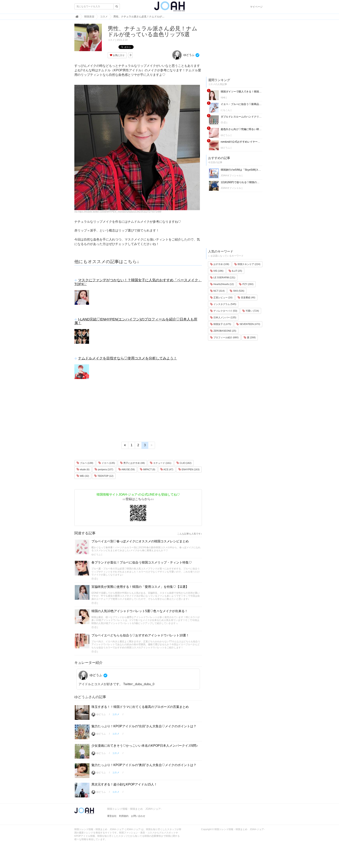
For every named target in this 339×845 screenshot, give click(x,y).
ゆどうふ (188, 54)
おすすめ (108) (221, 264)
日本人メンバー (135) (224, 317)
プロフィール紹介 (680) (226, 337)
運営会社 (112, 816)
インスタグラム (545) (224, 304)
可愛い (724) (252, 310)
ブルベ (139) (86, 463)
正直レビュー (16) (222, 297)
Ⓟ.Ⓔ (94, 578)
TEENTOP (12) (105, 476)
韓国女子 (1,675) (222, 324)
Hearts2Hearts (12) (223, 284)
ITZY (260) (247, 284)
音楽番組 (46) (247, 297)
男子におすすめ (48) (134, 463)
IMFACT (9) (149, 469)
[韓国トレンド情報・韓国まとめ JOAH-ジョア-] (169, 8)
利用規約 (123, 816)
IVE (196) (218, 271)
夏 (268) (251, 337)
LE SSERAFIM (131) (224, 277)
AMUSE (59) (128, 469)
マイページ (256, 6)
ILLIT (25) (236, 271)
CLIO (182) (185, 463)
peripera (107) (105, 469)
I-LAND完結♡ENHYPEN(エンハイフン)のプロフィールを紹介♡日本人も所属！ (135, 321)
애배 (223, 97)
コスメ (111, 40)
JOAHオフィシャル (231, 175)
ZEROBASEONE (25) (224, 330)
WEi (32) (84, 476)
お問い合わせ (138, 816)
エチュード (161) (162, 463)
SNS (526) (238, 291)
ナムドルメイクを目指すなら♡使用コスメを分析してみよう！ (127, 358)
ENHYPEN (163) (190, 469)
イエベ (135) (108, 463)
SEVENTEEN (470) (249, 324)
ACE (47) (168, 469)
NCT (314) (219, 291)
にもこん (225, 110)
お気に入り (118, 55)
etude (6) (84, 469)
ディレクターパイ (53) (225, 310)
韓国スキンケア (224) (248, 264)
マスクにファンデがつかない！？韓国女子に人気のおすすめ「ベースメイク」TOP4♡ (138, 282)
